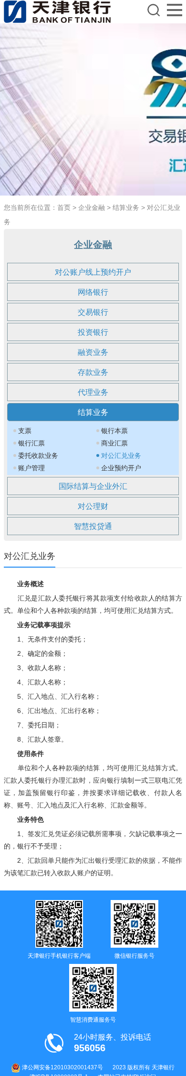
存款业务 (93, 372)
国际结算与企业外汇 (93, 486)
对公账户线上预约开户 (93, 272)
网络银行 (93, 292)
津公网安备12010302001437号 (62, 1067)
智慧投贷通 (93, 526)
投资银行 (93, 332)
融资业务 (93, 352)
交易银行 (93, 312)
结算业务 (126, 207)
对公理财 (93, 506)
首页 (64, 207)
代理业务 (93, 392)
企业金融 (91, 207)
